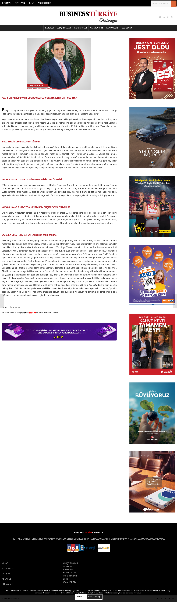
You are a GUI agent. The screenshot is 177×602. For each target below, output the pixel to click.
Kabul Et (80, 597)
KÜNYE (31, 3)
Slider (65, 578)
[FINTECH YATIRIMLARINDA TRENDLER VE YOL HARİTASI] (2, 301)
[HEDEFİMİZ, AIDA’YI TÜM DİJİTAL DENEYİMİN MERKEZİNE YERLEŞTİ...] (175, 301)
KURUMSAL (6, 3)
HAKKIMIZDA (8, 568)
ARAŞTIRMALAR (70, 563)
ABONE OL (6, 578)
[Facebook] (156, 17)
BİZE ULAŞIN (20, 3)
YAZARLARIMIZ (69, 581)
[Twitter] (168, 17)
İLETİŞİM (6, 573)
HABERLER (68, 569)
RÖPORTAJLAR (70, 575)
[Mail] (172, 17)
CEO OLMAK (68, 566)
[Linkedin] (164, 17)
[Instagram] (160, 17)
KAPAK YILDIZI (69, 572)
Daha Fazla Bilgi (94, 597)
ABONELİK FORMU (45, 3)
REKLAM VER (7, 584)
